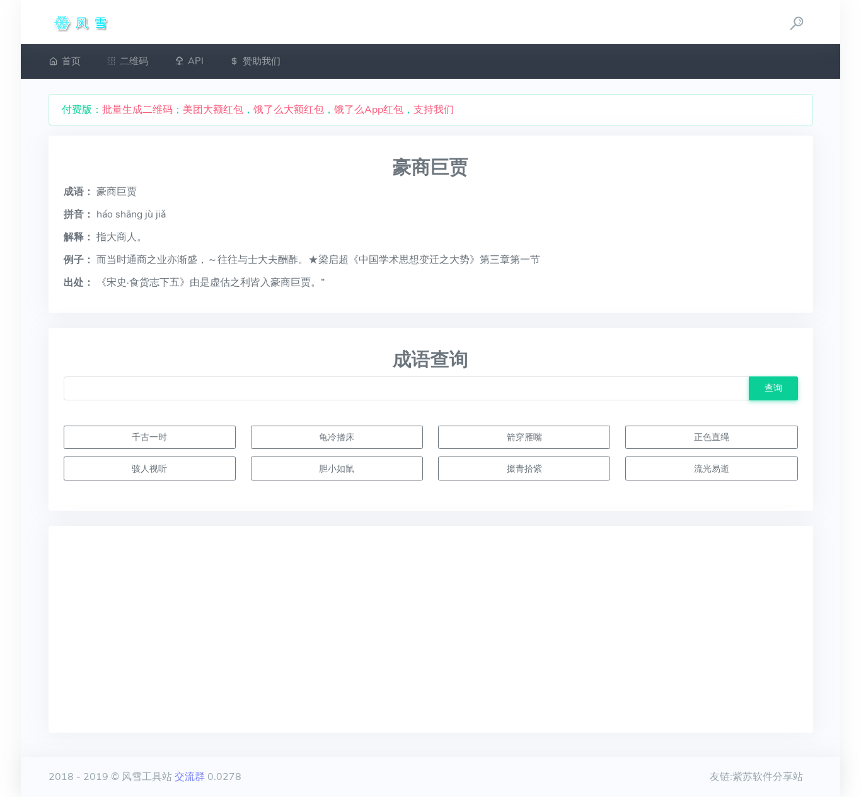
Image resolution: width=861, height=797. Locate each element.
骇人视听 (149, 468)
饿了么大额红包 (288, 110)
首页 (71, 61)
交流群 (190, 777)
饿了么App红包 (368, 110)
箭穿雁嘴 (524, 437)
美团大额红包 (213, 110)
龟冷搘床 (336, 437)
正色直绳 (711, 437)
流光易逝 (711, 468)
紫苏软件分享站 (767, 777)
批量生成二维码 (137, 110)
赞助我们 (261, 61)
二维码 (134, 61)
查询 (773, 387)
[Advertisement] (431, 629)
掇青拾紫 (524, 468)
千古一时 (149, 437)
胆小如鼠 (336, 468)
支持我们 (433, 110)
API (196, 61)
